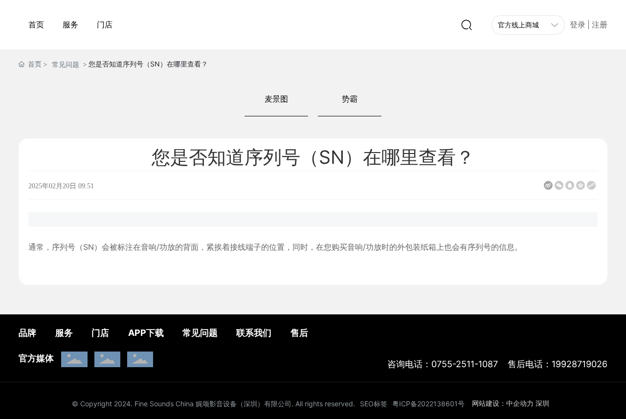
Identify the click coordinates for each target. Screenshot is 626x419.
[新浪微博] (548, 185)
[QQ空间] (580, 185)
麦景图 (276, 99)
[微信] (559, 185)
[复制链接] (591, 185)
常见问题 (65, 64)
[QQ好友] (569, 185)
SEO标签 (373, 403)
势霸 (350, 99)
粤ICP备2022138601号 (428, 403)
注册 (599, 24)
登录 (578, 24)
